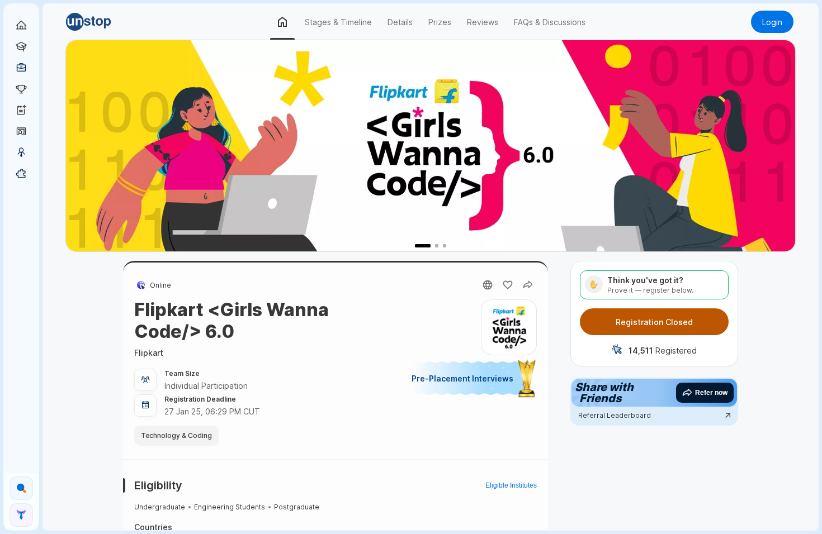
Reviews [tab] (482, 22)
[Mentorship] (21, 152)
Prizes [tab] (439, 22)
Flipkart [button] (148, 352)
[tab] (282, 22)
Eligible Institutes (511, 485)
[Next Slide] (784, 145)
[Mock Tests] (21, 110)
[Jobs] (21, 68)
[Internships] (21, 46)
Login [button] (772, 22)
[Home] (21, 25)
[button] (104, 22)
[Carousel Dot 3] (444, 245)
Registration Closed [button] (654, 322)
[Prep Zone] (21, 174)
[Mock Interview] (21, 131)
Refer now (711, 393)
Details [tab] (400, 22)
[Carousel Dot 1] (416, 245)
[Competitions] (21, 89)
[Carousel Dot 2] (431, 245)
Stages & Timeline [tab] (338, 22)
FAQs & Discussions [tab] (549, 22)
